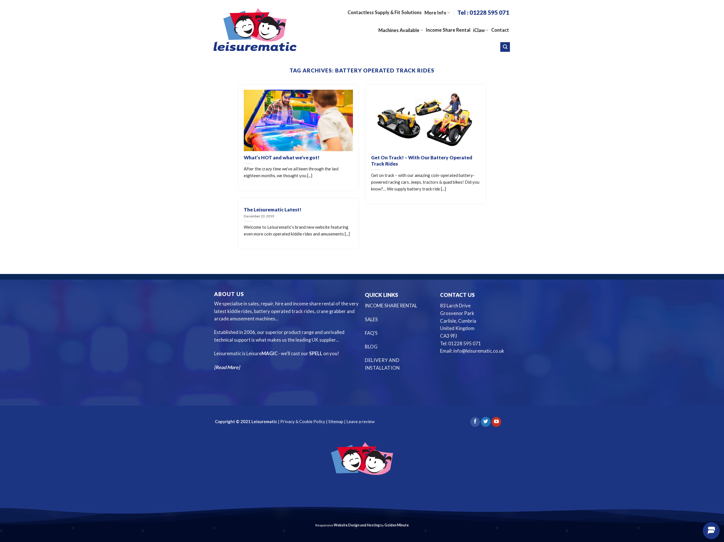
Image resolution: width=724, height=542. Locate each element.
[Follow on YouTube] (496, 422)
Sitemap (335, 421)
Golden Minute (396, 525)
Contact (500, 30)
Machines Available (398, 30)
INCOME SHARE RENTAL (391, 306)
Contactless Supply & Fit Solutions (385, 12)
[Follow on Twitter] (485, 422)
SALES (371, 319)
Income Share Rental (448, 30)
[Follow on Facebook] (475, 422)
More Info (435, 13)
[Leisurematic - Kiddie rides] (255, 29)
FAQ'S (371, 333)
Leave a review (360, 421)
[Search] (505, 47)
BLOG (371, 347)
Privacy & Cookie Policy (302, 421)
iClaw (479, 30)
